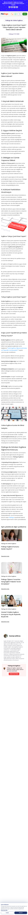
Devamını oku (5, 556)
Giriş (20, 14)
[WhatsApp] (12, 14)
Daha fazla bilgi (4, 910)
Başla (25, 14)
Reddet (7, 912)
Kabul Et (21, 912)
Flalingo (11, 517)
